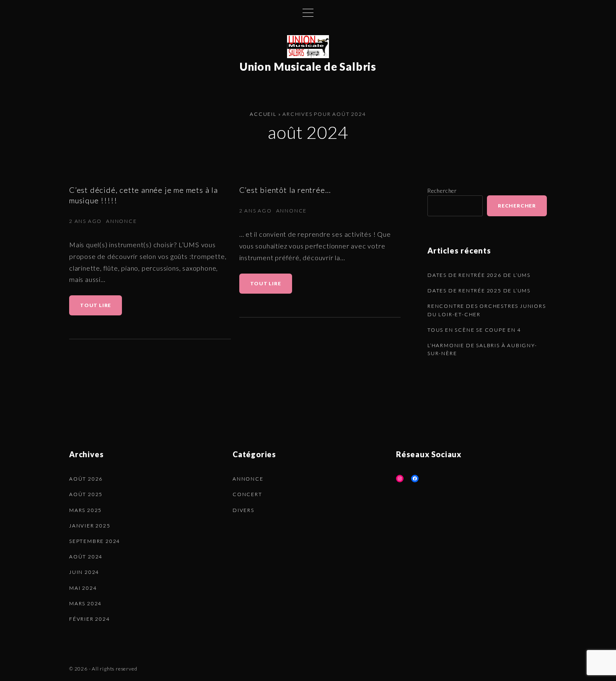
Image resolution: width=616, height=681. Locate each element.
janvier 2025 (90, 525)
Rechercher (442, 190)
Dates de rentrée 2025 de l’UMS (479, 290)
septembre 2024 (94, 541)
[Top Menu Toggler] (308, 12)
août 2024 (86, 556)
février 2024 (89, 619)
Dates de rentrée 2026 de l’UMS (479, 275)
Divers (243, 510)
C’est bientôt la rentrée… (285, 190)
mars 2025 (85, 510)
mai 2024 (83, 588)
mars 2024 (85, 603)
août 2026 (86, 479)
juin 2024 (84, 572)
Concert (247, 494)
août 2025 (86, 494)
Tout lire (101, 308)
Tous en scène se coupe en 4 (474, 330)
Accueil (263, 114)
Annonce (121, 221)
